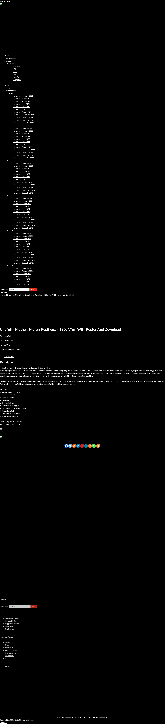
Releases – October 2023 (23, 187)
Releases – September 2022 (24, 150)
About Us (8, 85)
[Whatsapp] (94, 446)
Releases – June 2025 (21, 247)
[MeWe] (86, 446)
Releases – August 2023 (22, 182)
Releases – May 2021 (21, 104)
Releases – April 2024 (21, 206)
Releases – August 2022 (22, 147)
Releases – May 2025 (21, 244)
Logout (8, 658)
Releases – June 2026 (21, 282)
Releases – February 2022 (23, 131)
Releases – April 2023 (21, 171)
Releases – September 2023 (24, 185)
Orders (8, 645)
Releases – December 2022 (23, 158)
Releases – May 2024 (21, 209)
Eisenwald (10, 295)
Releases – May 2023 (21, 174)
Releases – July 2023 (21, 179)
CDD (15, 71)
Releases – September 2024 (24, 220)
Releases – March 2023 (22, 168)
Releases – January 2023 (22, 163)
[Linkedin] (78, 446)
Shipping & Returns (12, 623)
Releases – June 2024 (21, 212)
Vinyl (15, 82)
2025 (11, 230)
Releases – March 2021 (22, 98)
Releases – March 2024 (22, 203)
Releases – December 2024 (23, 228)
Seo (5, 723)
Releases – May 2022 (21, 139)
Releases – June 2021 (21, 107)
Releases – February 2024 (23, 201)
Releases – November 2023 (24, 190)
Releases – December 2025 (23, 263)
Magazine (17, 80)
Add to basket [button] (20, 469)
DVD (15, 74)
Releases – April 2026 (21, 276)
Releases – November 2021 (24, 120)
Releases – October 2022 (23, 152)
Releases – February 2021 (23, 96)
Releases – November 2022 (24, 155)
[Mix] (90, 446)
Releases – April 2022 (21, 136)
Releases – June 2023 (21, 177)
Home (6, 55)
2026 (11, 265)
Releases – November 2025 (24, 260)
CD (14, 69)
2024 (11, 195)
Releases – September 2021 (24, 115)
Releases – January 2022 (22, 128)
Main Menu (4, 292)
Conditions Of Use (12, 618)
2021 (11, 93)
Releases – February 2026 (23, 271)
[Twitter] (70, 446)
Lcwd (2, 723)
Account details (11, 650)
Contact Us (9, 629)
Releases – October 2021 (23, 117)
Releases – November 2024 (24, 225)
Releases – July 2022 (21, 144)
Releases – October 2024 (23, 222)
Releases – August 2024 (22, 217)
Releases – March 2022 (22, 133)
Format (12, 63)
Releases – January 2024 (22, 198)
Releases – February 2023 (23, 166)
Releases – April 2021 (21, 101)
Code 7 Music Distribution (24, 720)
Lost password (10, 653)
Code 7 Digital (10, 58)
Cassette (16, 66)
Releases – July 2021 (21, 109)
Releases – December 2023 (23, 193)
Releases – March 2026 (22, 274)
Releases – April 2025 (21, 241)
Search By (8, 61)
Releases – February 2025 (23, 236)
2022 (11, 125)
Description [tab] (9, 356)
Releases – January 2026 (22, 268)
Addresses (9, 647)
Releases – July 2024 (21, 214)
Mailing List (9, 88)
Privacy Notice (11, 621)
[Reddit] (74, 446)
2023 (11, 160)
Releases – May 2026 (21, 279)
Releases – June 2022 (21, 142)
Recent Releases (10, 90)
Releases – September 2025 (24, 255)
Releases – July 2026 (21, 284)
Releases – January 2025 (22, 233)
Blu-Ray (16, 77)
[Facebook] (66, 446)
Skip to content (6, 1)
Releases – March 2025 (22, 239)
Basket (8, 642)
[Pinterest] (82, 446)
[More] (98, 446)
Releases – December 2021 (23, 123)
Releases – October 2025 (23, 257)
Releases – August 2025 (22, 252)
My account (9, 656)
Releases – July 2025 (21, 249)
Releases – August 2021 (22, 112)
